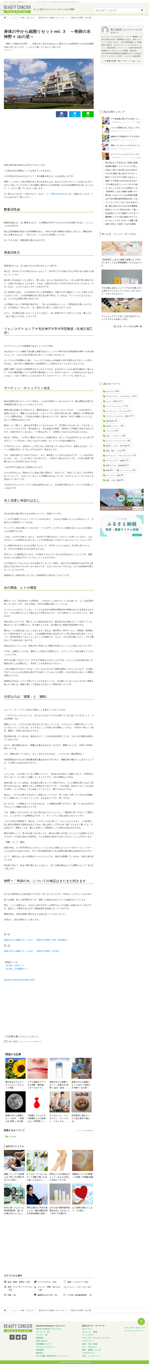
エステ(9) (12, 1136)
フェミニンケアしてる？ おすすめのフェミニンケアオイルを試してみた (121, 317)
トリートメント (126, 470)
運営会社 (40, 1352)
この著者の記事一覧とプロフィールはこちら (122, 60)
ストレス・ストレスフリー (116, 440)
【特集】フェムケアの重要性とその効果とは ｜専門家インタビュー (36, 1118)
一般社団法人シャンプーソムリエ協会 (126, 122)
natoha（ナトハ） (113, 426)
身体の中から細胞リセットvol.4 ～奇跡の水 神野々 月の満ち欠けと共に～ (15, 1118)
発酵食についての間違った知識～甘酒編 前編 (82, 1175)
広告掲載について (43, 1343)
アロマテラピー (88, 1352)
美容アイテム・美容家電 (115, 465)
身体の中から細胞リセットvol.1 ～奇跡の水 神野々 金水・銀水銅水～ (36, 939)
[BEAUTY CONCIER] (17, 9)
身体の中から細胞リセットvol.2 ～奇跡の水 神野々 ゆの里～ (32, 950)
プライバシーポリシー (45, 1346)
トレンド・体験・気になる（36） (49, 1288)
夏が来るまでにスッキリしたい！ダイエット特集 (14, 1084)
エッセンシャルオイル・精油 (117, 416)
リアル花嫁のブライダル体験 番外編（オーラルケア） (36, 1084)
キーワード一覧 (42, 1331)
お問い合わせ (41, 1340)
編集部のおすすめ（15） (48, 1294)
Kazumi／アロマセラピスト (122, 131)
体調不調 (109, 421)
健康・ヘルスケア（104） (78, 1281)
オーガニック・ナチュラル (116, 411)
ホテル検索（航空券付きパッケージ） (52, 1355)
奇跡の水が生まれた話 (61, 193)
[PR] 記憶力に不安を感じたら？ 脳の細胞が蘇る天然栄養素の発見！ (37, 1210)
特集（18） (12, 1294)
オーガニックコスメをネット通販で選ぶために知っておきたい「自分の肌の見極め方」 (37, 1176)
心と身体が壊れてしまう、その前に (82, 1209)
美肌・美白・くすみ (114, 450)
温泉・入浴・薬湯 (113, 480)
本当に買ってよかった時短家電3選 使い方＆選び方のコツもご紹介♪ (14, 1210)
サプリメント (87, 1340)
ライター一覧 (41, 1334)
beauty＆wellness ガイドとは (48, 1328)
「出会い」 (42, 193)
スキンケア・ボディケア (134, 1327)
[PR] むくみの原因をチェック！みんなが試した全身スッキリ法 (59, 1176)
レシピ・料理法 (112, 401)
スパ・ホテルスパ (89, 1346)
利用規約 (40, 1337)
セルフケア (110, 391)
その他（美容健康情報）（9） (80, 1294)
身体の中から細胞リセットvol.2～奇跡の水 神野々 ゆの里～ (80, 1084)
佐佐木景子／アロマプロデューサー (125, 139)
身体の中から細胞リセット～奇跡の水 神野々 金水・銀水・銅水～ (58, 1084)
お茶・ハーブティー (114, 435)
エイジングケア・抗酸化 (115, 460)
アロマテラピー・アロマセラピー (119, 396)
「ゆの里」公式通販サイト (16, 968)
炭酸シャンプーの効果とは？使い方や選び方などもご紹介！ (14, 1176)
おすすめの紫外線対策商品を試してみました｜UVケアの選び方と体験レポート (59, 1210)
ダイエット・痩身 (89, 1331)
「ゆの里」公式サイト (14, 965)
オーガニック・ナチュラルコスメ (119, 455)
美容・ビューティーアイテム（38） (20, 1288)
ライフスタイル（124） (48, 1281)
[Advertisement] (25, 137)
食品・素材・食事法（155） (19, 1281)
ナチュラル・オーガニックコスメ (96, 1337)
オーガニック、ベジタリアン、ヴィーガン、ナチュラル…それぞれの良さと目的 (58, 1118)
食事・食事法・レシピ (91, 1349)
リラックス (110, 431)
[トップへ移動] (6, 17)
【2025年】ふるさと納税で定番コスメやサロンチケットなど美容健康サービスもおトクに (121, 262)
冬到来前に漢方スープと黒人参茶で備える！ (80, 1118)
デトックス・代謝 (113, 475)
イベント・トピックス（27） (79, 1286)
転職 (107, 470)
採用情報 (40, 1349)
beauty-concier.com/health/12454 (19, 979)
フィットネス (87, 1334)
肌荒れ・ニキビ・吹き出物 (116, 445)
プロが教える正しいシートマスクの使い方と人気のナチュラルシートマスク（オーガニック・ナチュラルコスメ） (121, 290)
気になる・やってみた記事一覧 (128, 326)
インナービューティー (114, 406)
